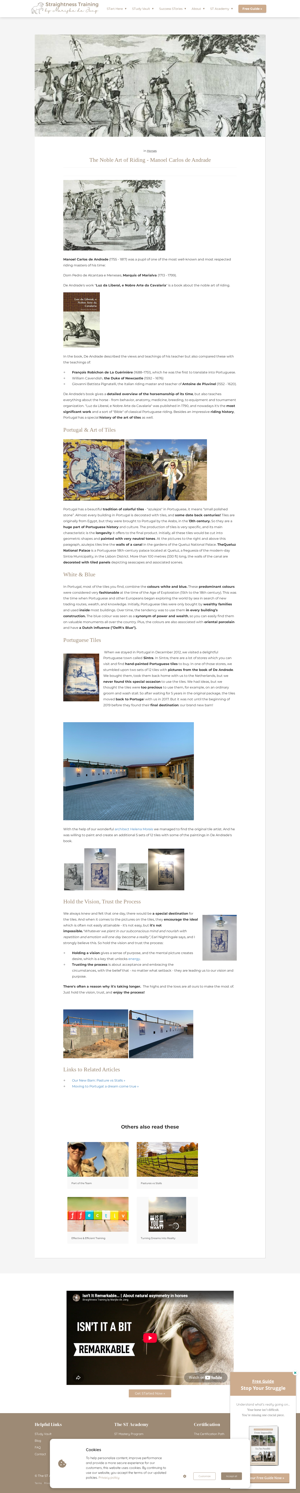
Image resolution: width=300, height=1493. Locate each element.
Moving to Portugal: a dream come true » (105, 1086)
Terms (38, 1483)
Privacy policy (109, 1477)
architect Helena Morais (134, 829)
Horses (152, 151)
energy (134, 959)
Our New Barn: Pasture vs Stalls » (98, 1080)
